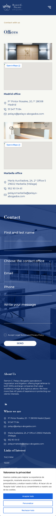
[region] (28, 492)
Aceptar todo (28, 496)
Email (8, 273)
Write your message (20, 304)
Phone (9, 287)
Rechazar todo (28, 510)
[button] (49, 7)
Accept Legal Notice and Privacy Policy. (26, 335)
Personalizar (28, 503)
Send (20, 343)
